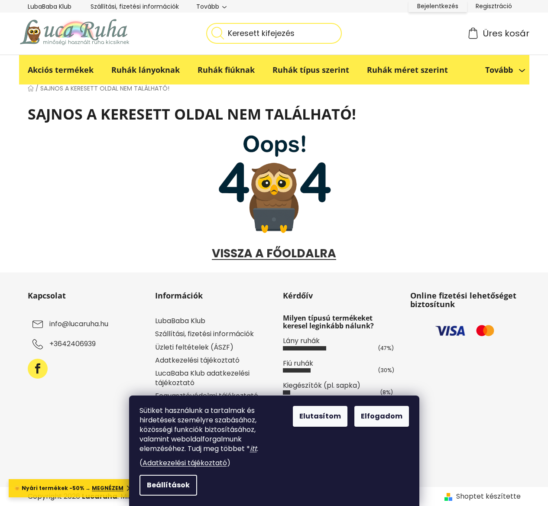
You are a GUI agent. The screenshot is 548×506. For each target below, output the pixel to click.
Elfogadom (381, 416)
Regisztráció (494, 6)
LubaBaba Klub (49, 6)
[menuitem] (60, 69)
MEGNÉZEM (107, 488)
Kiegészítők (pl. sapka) (321, 385)
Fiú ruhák (298, 363)
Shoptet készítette (488, 496)
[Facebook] (38, 369)
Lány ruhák (301, 341)
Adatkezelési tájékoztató (185, 463)
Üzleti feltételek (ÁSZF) (194, 347)
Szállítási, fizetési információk (135, 6)
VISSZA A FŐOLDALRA (274, 253)
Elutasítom (320, 416)
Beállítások (168, 485)
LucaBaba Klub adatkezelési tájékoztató (202, 378)
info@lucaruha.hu (78, 324)
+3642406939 (72, 344)
